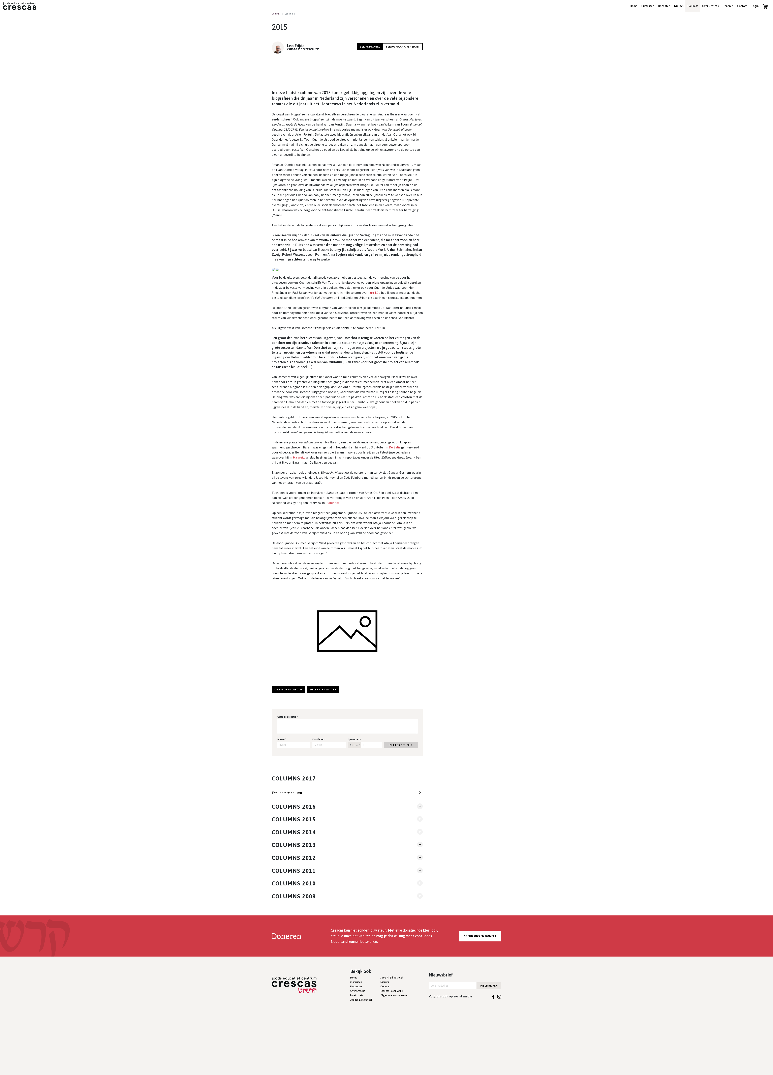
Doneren (728, 6)
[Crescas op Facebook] (493, 996)
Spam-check (354, 739)
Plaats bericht (401, 745)
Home (633, 6)
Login (755, 6)
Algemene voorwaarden (394, 995)
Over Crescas (710, 6)
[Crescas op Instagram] (499, 996)
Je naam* (281, 739)
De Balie (394, 447)
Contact (742, 6)
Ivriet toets (356, 995)
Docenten (664, 6)
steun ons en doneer (480, 936)
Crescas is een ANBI (391, 990)
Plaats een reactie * (287, 717)
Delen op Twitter (323, 689)
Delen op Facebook (288, 689)
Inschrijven (489, 985)
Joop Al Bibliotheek (391, 977)
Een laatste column (287, 793)
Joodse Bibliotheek (361, 999)
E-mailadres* (319, 739)
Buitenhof (332, 502)
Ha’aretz (299, 457)
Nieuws (678, 6)
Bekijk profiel (370, 46)
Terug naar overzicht (403, 46)
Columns (692, 6)
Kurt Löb (374, 292)
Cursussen (647, 6)
